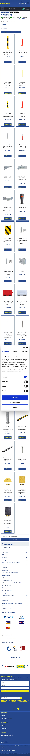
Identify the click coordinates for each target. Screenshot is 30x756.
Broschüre (3, 717)
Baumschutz (4, 567)
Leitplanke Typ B (5, 552)
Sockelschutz (5, 600)
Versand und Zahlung (5, 720)
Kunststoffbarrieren (6, 585)
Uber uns (3, 750)
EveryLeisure (3, 755)
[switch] (26, 382)
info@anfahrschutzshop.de (7, 735)
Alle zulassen (15, 397)
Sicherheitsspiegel (6, 577)
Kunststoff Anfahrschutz (7, 590)
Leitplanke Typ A (5, 550)
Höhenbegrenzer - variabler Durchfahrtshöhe (12, 583)
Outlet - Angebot (5, 588)
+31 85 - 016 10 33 (10, 8)
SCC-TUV (3, 727)
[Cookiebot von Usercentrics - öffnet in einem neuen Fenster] (22, 347)
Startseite (3, 724)
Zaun (3, 605)
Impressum (7, 750)
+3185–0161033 (21, 19)
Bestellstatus (3, 715)
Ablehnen (15, 407)
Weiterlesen (8, 62)
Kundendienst (4, 713)
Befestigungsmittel (6, 593)
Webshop (3, 725)
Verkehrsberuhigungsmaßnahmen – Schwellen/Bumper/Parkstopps (12, 603)
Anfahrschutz (5, 555)
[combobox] (15, 536)
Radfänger (4, 560)
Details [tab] (15, 351)
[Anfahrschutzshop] (5, 3)
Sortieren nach (15, 32)
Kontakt (2, 730)
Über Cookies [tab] (24, 351)
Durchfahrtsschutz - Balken (8, 595)
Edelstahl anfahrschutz (7, 580)
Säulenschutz (5, 557)
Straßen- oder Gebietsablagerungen (10, 572)
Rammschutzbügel (6, 565)
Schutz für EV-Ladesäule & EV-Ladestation (11, 562)
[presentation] (2, 665)
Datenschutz (12, 750)
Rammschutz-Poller (6, 547)
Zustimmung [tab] (5, 351)
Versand (4, 690)
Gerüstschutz (5, 570)
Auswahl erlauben (15, 402)
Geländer (4, 598)
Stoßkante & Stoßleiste (7, 608)
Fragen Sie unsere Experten (6, 718)
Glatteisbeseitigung (6, 575)
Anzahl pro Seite (6, 32)
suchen (15, 539)
